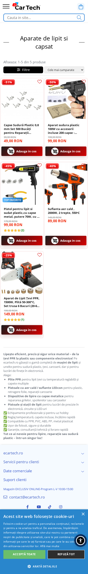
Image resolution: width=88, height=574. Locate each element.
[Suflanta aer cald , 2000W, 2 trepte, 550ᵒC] (66, 183)
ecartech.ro (13, 453)
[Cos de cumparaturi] (81, 7)
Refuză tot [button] (66, 554)
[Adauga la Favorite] (40, 81)
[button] (44, 566)
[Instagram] (61, 507)
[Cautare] (79, 17)
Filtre (25, 70)
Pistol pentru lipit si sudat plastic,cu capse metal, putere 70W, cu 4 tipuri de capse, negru (21, 213)
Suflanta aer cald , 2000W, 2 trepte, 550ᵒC (64, 211)
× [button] (83, 514)
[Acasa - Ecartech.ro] (26, 6)
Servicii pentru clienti (21, 461)
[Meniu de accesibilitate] (80, 540)
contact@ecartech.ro (26, 497)
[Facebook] (27, 507)
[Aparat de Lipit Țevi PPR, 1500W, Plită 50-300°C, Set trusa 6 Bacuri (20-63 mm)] (22, 272)
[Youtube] (39, 507)
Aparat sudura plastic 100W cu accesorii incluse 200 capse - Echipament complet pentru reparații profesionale (63, 129)
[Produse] (6, 7)
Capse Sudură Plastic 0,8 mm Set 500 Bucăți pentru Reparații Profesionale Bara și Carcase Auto (21, 129)
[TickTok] (50, 507)
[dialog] (44, 541)
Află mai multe (49, 546)
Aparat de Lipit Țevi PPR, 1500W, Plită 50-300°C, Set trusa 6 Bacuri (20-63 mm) (21, 302)
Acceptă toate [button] (24, 554)
